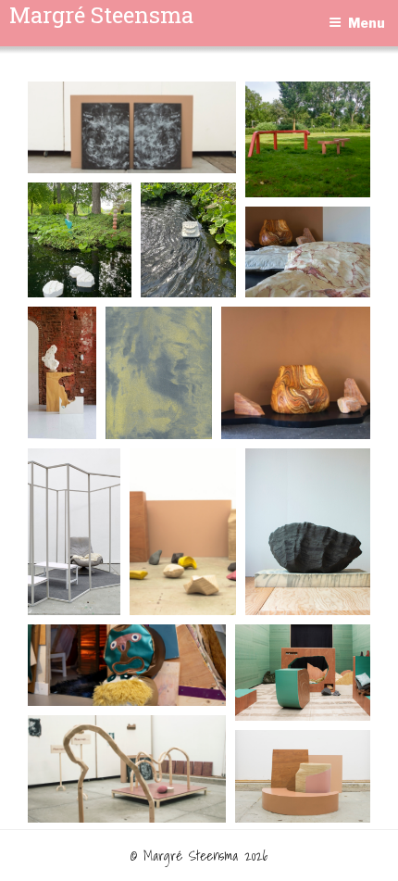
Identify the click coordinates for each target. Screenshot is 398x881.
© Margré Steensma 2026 (199, 855)
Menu (366, 23)
